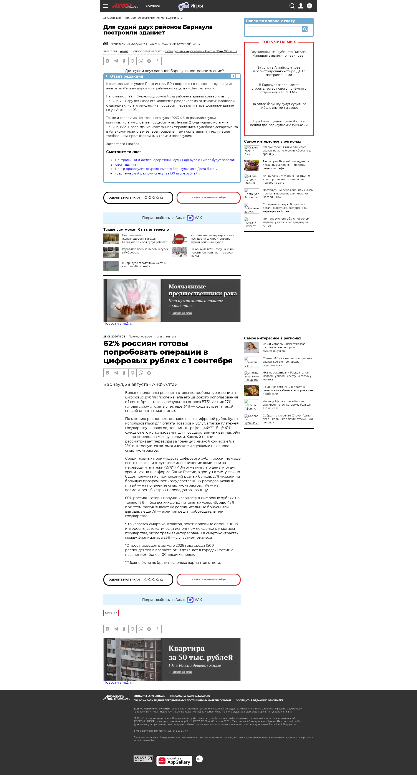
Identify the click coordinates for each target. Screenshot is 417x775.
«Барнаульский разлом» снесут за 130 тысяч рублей (156, 173)
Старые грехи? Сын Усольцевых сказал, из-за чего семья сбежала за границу (287, 150)
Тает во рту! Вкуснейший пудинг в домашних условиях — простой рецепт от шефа (286, 165)
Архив (124, 51)
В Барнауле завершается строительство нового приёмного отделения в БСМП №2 (279, 88)
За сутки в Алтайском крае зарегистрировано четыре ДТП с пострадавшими (279, 71)
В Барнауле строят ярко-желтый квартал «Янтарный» (144, 264)
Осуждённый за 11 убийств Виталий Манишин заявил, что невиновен (279, 54)
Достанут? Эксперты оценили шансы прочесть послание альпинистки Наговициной (288, 193)
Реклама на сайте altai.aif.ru (190, 696)
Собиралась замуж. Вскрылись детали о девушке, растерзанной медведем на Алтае (285, 208)
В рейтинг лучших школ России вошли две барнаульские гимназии (279, 123)
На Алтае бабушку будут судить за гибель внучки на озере (279, 106)
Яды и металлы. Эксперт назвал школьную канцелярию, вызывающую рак (284, 347)
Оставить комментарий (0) (209, 197)
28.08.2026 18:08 (114, 336)
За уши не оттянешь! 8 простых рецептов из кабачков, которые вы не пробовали (288, 390)
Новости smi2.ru (117, 323)
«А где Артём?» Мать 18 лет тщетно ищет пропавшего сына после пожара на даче (286, 179)
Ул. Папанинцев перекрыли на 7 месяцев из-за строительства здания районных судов (212, 239)
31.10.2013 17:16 (112, 17)
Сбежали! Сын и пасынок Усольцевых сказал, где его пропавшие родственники (288, 362)
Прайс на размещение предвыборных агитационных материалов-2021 (182, 700)
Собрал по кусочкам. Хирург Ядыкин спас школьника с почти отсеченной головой (288, 419)
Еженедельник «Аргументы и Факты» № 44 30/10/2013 (201, 51)
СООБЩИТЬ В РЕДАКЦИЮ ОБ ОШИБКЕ (259, 700)
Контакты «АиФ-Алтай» (149, 696)
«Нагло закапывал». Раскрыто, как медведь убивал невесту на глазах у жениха (287, 376)
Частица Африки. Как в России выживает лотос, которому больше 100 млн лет (287, 405)
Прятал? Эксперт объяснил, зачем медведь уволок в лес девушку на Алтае (286, 222)
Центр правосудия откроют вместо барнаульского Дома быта (164, 169)
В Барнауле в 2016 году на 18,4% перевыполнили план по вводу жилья (212, 252)
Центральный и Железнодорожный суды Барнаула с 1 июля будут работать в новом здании (145, 240)
